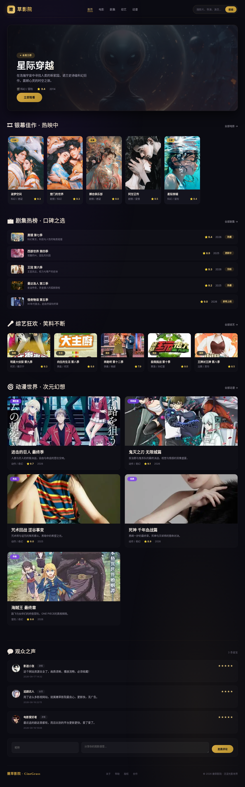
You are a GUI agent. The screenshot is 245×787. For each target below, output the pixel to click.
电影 (101, 9)
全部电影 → (231, 126)
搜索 (230, 9)
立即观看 (29, 97)
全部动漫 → (231, 387)
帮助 (117, 773)
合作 (135, 773)
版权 (126, 773)
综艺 (124, 9)
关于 (108, 773)
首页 (90, 9)
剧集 (112, 9)
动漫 (135, 9)
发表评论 (223, 749)
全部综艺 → (231, 324)
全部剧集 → (231, 221)
